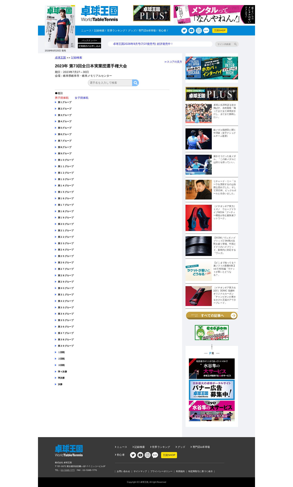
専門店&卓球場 (148, 30)
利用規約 (180, 471)
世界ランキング (117, 30)
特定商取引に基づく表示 (200, 471)
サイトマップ (140, 471)
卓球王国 (60, 57)
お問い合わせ (123, 471)
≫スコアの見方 (173, 61)
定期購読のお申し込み (90, 46)
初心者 (163, 30)
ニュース (87, 30)
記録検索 (100, 30)
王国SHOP (220, 30)
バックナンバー (89, 40)
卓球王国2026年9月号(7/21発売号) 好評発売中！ (143, 43)
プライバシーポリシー (161, 471)
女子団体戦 (81, 97)
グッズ (132, 30)
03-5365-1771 (68, 470)
